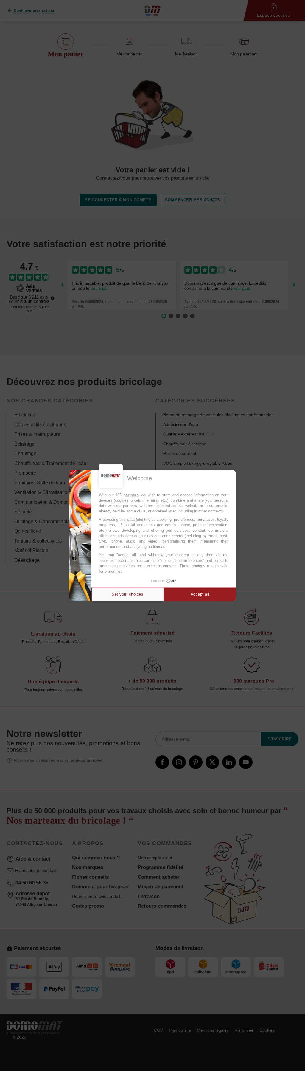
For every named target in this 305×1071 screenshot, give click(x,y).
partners (131, 494)
